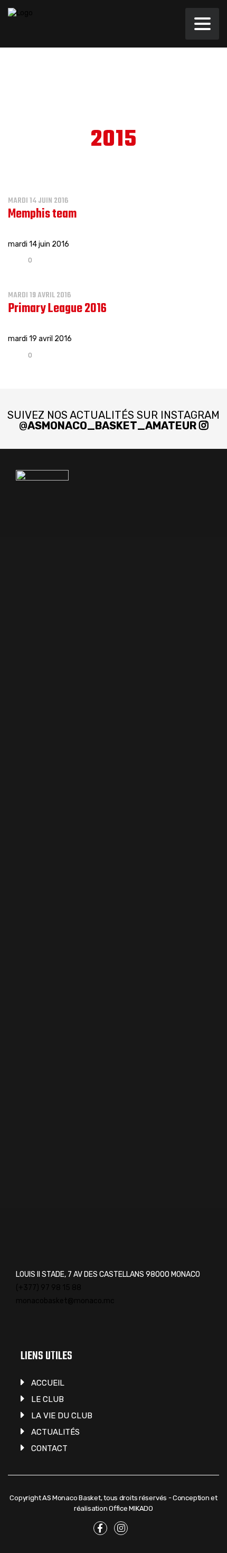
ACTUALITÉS (55, 1432)
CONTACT (49, 1448)
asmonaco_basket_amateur (111, 425)
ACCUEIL (47, 1383)
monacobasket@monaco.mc (65, 1300)
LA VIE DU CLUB (61, 1415)
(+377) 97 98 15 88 (48, 1287)
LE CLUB (47, 1399)
